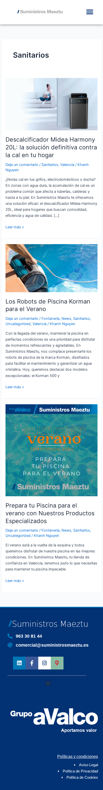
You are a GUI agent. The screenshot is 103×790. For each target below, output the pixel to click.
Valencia (67, 164)
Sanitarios (50, 164)
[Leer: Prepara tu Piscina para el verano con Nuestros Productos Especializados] (51, 450)
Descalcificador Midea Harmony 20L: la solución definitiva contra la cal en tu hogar (51, 147)
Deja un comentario (22, 164)
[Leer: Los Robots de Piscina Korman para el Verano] (51, 268)
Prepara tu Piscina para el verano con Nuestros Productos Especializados (50, 513)
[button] (90, 12)
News (66, 318)
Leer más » (15, 226)
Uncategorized (18, 324)
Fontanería (51, 318)
